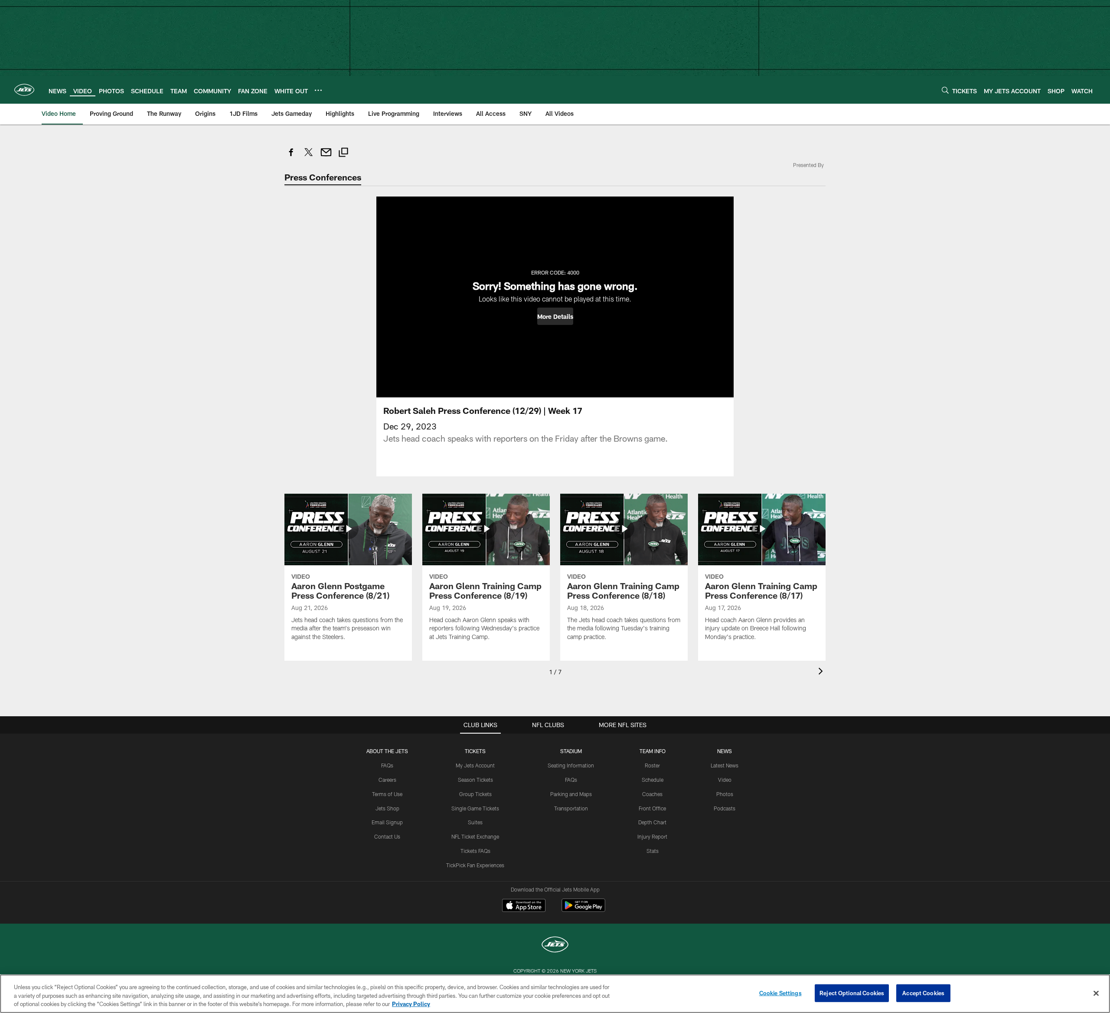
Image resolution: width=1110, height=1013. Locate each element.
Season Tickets (475, 780)
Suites (475, 822)
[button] (555, 316)
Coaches (652, 794)
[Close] (1096, 993)
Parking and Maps (571, 794)
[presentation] (822, 672)
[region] (555, 993)
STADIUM (571, 751)
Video (724, 780)
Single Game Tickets (475, 808)
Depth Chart (652, 822)
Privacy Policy (411, 1003)
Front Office (652, 808)
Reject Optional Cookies (851, 992)
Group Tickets (475, 794)
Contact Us (387, 836)
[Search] (945, 90)
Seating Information (571, 765)
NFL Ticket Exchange (475, 836)
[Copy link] (343, 153)
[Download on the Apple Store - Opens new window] (524, 906)
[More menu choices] (318, 90)
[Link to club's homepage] (24, 89)
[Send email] (326, 157)
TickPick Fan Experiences (475, 865)
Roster (652, 765)
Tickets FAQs (475, 851)
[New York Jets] (555, 946)
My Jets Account (475, 765)
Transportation (571, 808)
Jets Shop (387, 808)
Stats (652, 851)
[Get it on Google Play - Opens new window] (583, 909)
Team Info (653, 751)
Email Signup (387, 822)
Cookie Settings (780, 992)
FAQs (387, 765)
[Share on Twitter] (309, 157)
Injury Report (652, 836)
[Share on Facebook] (291, 157)
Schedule (652, 780)
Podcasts (724, 808)
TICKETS (475, 751)
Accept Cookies (923, 992)
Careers (387, 780)
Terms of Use (387, 794)
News (724, 751)
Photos (724, 794)
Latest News (724, 765)
